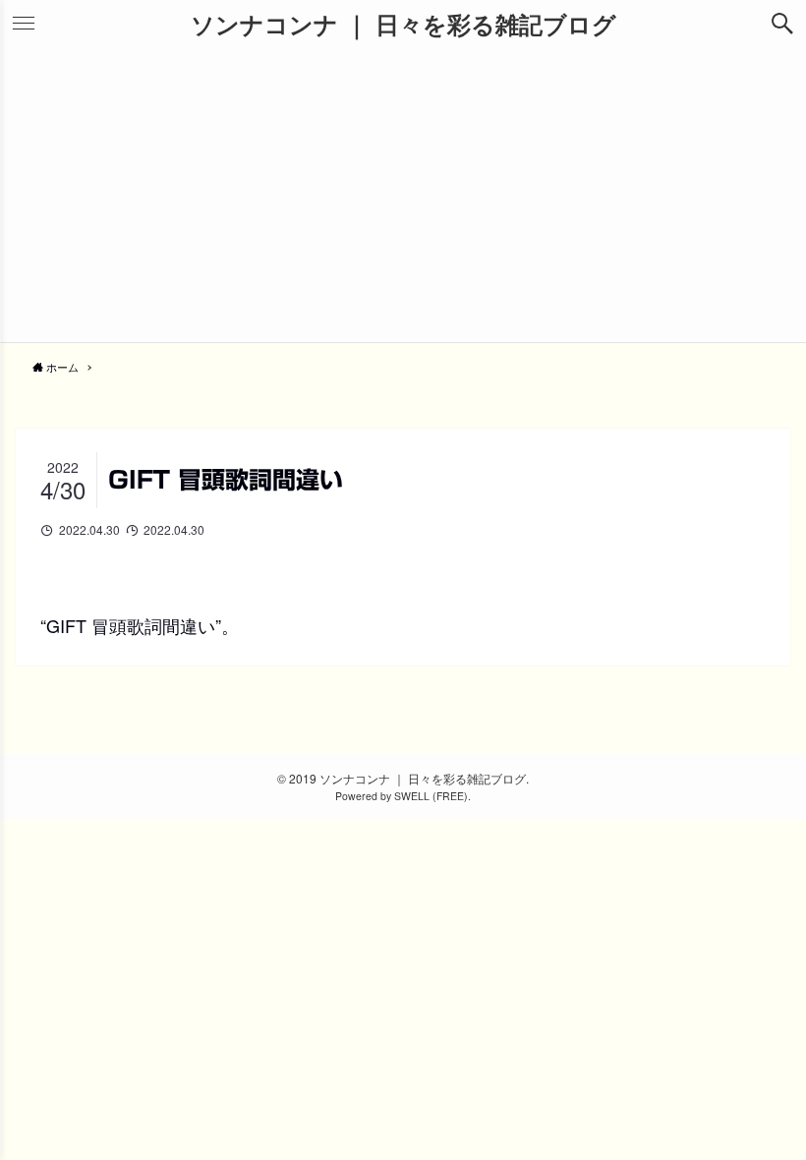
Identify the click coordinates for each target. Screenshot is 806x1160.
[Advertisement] (403, 194)
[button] (782, 23)
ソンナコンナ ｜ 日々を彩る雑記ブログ (403, 23)
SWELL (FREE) (431, 795)
